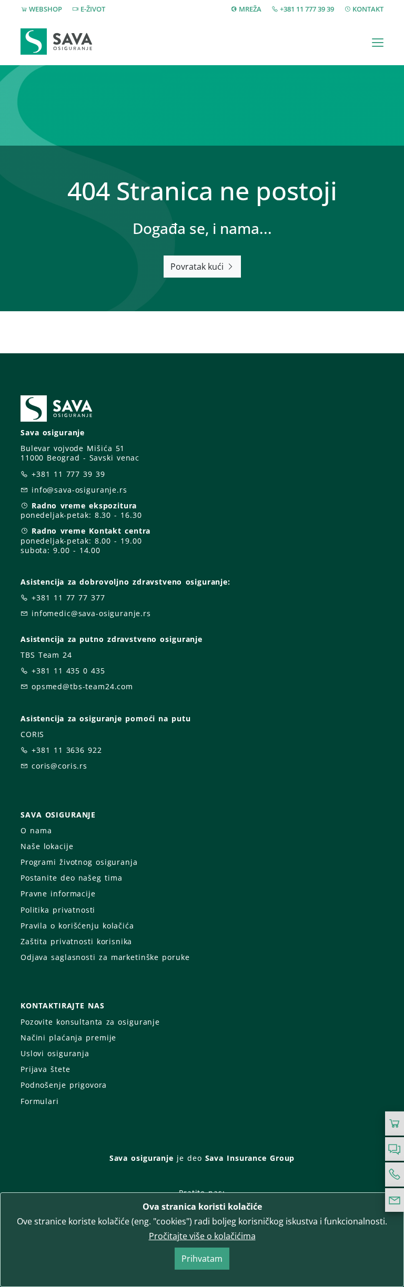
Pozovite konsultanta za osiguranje (90, 1022)
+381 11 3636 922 (67, 750)
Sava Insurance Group (250, 1158)
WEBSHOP (45, 9)
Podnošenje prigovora (64, 1085)
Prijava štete (45, 1069)
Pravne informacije (58, 893)
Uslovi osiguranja (55, 1053)
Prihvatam (202, 1258)
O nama (36, 830)
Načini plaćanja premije (68, 1038)
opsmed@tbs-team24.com (82, 686)
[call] (394, 1174)
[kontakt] (394, 1200)
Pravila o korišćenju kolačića (77, 926)
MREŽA (250, 9)
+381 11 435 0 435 (68, 671)
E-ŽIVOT (92, 9)
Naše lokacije (47, 846)
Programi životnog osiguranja (79, 862)
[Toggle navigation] (377, 42)
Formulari (40, 1101)
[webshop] (394, 1123)
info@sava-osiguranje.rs (79, 490)
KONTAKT (367, 9)
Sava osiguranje (141, 1158)
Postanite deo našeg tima (71, 878)
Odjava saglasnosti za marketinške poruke (105, 957)
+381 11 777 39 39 (307, 9)
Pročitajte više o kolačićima (202, 1236)
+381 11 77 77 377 (68, 597)
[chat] (394, 1149)
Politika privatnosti (58, 910)
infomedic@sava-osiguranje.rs (91, 613)
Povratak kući (198, 266)
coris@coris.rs (59, 766)
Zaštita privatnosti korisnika (76, 941)
